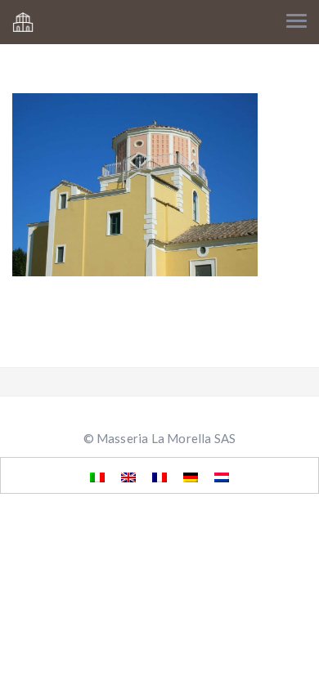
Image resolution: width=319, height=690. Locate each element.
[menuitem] (97, 475)
